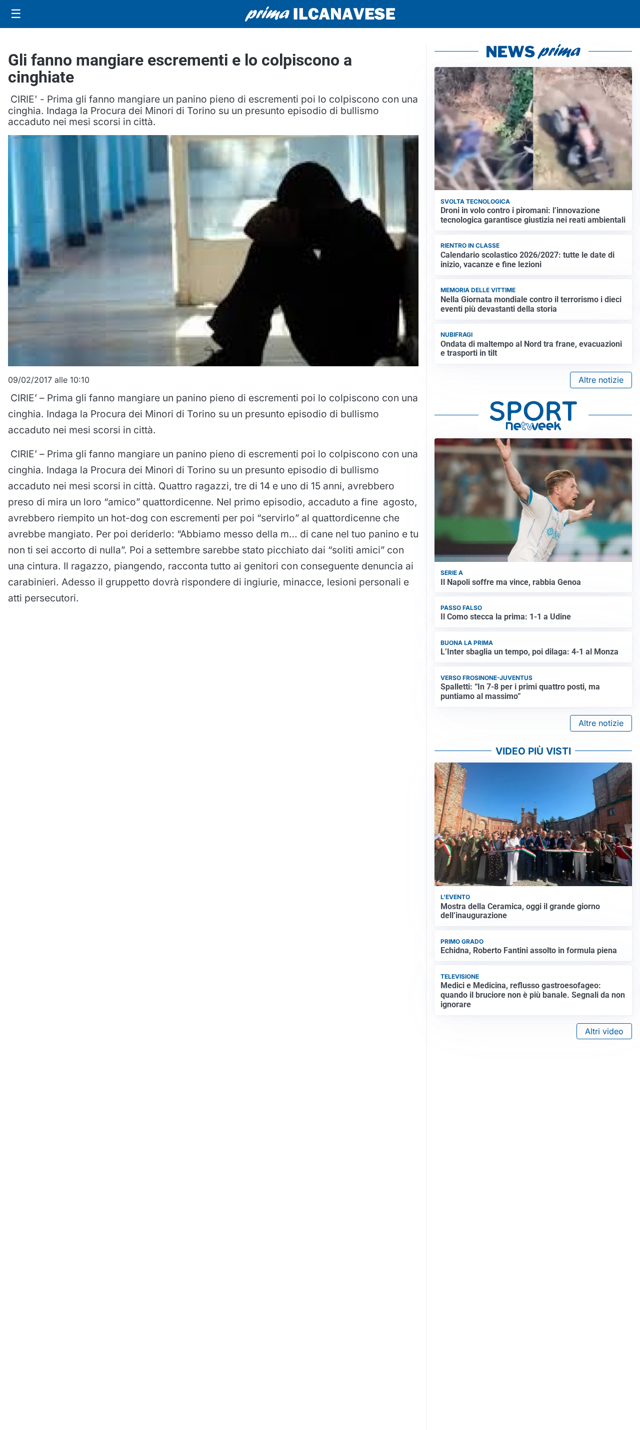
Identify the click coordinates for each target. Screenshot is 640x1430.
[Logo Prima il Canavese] (320, 14)
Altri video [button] (604, 1031)
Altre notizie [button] (601, 380)
